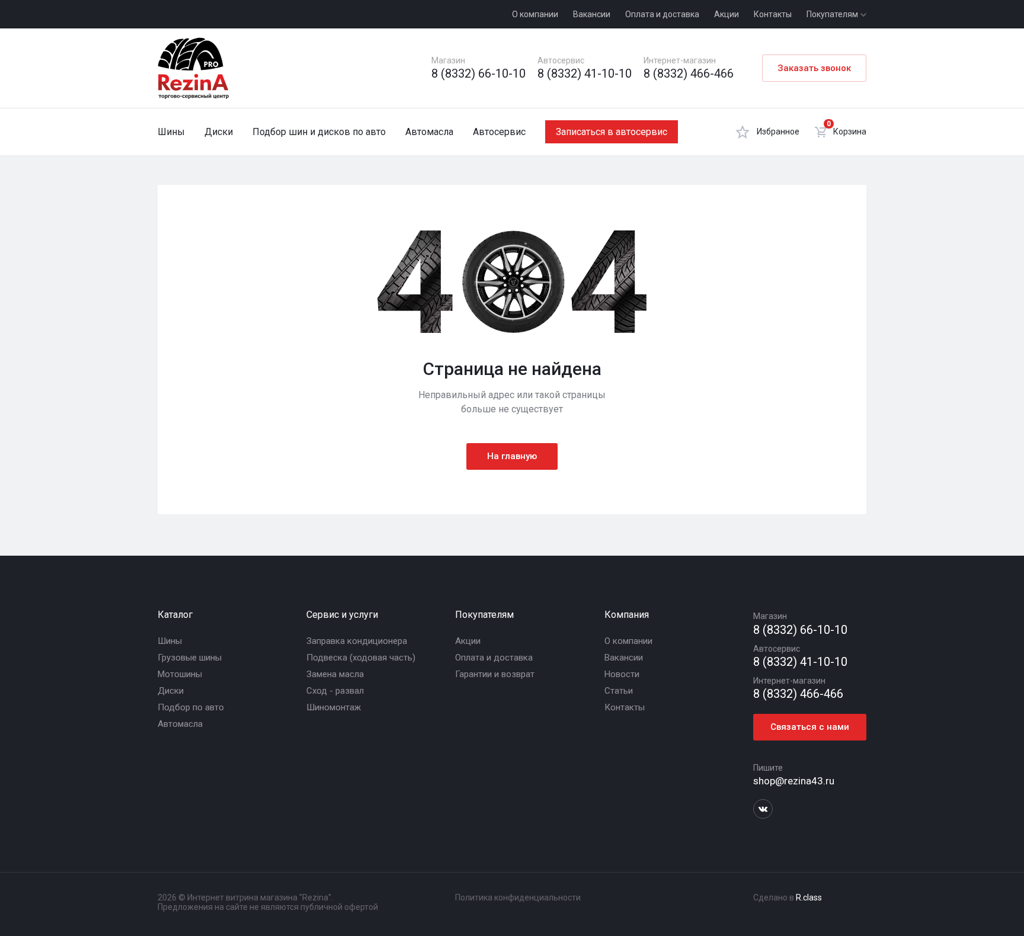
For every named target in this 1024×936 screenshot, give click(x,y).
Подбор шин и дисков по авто (319, 131)
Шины (171, 131)
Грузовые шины (190, 657)
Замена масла (335, 674)
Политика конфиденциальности (518, 897)
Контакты (773, 14)
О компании (535, 14)
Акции (726, 14)
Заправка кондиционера (356, 641)
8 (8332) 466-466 (689, 74)
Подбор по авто (191, 707)
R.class (809, 897)
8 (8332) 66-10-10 (478, 74)
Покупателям (833, 14)
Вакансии (591, 14)
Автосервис (499, 131)
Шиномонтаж (333, 707)
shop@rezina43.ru (793, 781)
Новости (621, 674)
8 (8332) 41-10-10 (584, 74)
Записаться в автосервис (611, 131)
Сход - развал (335, 690)
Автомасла (429, 131)
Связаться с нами (809, 727)
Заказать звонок (814, 68)
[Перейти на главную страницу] (193, 68)
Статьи (618, 690)
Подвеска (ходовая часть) (360, 657)
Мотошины (180, 674)
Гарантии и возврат (495, 674)
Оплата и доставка (662, 14)
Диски (218, 131)
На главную (512, 456)
